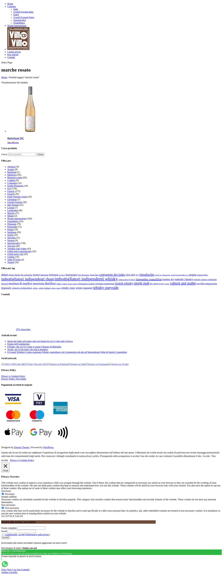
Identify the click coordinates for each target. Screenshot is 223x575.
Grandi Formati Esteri (23, 17)
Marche (11, 213)
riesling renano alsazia (69, 284)
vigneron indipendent (22, 288)
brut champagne (83, 275)
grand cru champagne (162, 275)
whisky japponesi (84, 288)
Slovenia (11, 237)
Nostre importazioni (16, 25)
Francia (10, 191)
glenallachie (146, 274)
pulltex (58, 284)
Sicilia (10, 235)
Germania (12, 199)
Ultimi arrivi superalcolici (19, 251)
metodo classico (184, 279)
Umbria (11, 257)
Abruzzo (11, 166)
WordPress (48, 447)
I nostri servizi (14, 52)
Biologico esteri (14, 177)
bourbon (62, 275)
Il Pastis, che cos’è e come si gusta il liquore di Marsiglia (34, 346)
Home (10, 3)
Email (4, 531)
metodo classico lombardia (205, 279)
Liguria (10, 207)
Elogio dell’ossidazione (18, 344)
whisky (35, 288)
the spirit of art (157, 283)
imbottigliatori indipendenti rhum (27, 279)
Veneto (10, 262)
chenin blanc (94, 275)
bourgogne (71, 274)
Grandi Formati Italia (23, 12)
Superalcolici (19, 20)
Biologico (12, 175)
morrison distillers (44, 283)
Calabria (11, 180)
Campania (12, 183)
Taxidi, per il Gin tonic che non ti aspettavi (27, 349)
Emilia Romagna (15, 185)
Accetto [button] (206, 456)
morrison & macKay (20, 283)
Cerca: (4, 154)
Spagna (10, 240)
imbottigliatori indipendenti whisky (86, 278)
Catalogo (11, 6)
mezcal (4, 283)
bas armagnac (26, 275)
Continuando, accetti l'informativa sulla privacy (27, 534)
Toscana (11, 246)
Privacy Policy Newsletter (13, 379)
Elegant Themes (21, 447)
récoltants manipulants (104, 283)
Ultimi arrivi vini (15, 254)
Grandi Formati (14, 202)
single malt (141, 283)
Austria (10, 169)
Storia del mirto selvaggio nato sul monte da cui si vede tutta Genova (40, 341)
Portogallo (12, 226)
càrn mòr (130, 274)
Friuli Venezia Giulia (17, 196)
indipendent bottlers (126, 280)
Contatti (11, 57)
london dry (168, 279)
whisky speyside (105, 287)
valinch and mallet (183, 283)
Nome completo (9, 528)
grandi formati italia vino (179, 275)
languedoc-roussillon (149, 279)
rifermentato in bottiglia (86, 284)
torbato (166, 284)
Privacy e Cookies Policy (13, 376)
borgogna (53, 274)
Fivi (9, 188)
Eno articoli (12, 54)
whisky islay (68, 287)
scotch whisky (124, 283)
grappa (192, 274)
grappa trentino (202, 275)
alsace (4, 274)
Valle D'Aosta (14, 259)
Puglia (10, 229)
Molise (10, 216)
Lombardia (12, 210)
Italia (15, 9)
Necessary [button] (6, 491)
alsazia (11, 275)
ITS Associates (23, 329)
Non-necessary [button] (8, 505)
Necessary (10, 494)
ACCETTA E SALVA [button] (12, 516)
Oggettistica (19, 23)
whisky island (56, 288)
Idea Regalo (13, 205)
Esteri (16, 14)
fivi (137, 275)
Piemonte (11, 224)
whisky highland (45, 288)
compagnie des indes (112, 274)
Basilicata (12, 172)
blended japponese (41, 275)
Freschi (10, 194)
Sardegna (11, 232)
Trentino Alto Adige (16, 248)
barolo (17, 275)
